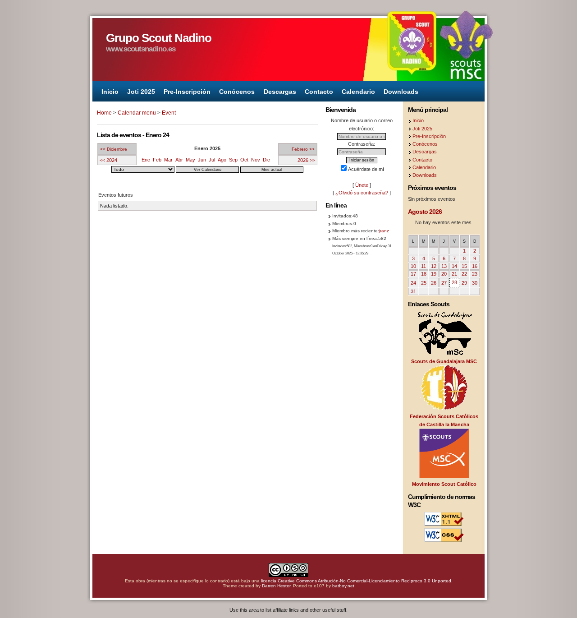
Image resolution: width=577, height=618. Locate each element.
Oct (244, 159)
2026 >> (306, 160)
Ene (146, 159)
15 (464, 266)
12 (433, 266)
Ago (222, 159)
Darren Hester (276, 585)
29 (464, 283)
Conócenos (237, 91)
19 (433, 274)
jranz (384, 230)
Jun (202, 159)
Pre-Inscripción (187, 91)
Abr (179, 159)
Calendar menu (137, 113)
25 (423, 283)
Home (104, 113)
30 (474, 283)
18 (423, 274)
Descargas (280, 91)
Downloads (401, 91)
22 (464, 274)
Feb (157, 159)
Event (169, 113)
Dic (266, 159)
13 (444, 266)
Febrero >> (303, 149)
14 (454, 266)
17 (413, 274)
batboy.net (343, 585)
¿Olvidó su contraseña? (361, 192)
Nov (255, 159)
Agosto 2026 (425, 211)
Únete (361, 185)
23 (474, 274)
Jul (212, 159)
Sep (233, 159)
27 (444, 283)
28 (454, 282)
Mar (168, 159)
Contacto (319, 91)
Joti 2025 (141, 91)
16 (474, 266)
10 (413, 266)
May (190, 159)
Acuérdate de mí (366, 169)
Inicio (110, 91)
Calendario (358, 91)
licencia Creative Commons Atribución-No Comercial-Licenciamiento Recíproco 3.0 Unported (356, 580)
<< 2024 (108, 160)
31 (413, 291)
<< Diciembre (113, 149)
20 (444, 274)
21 (454, 274)
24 (413, 283)
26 (433, 283)
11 (423, 266)
